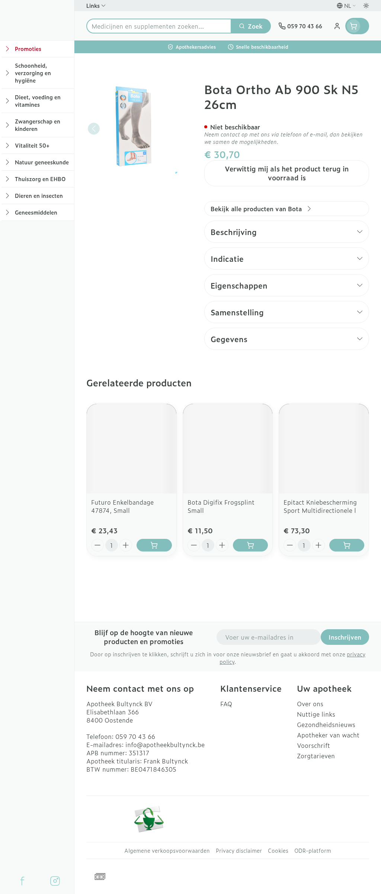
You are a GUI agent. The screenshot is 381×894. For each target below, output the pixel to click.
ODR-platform (312, 850)
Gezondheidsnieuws (326, 724)
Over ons (310, 704)
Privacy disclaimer (239, 850)
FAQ (226, 704)
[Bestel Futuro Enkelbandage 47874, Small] (154, 545)
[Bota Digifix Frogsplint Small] (228, 448)
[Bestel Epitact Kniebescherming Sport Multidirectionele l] (346, 545)
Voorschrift (313, 745)
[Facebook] (22, 881)
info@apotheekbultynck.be (165, 744)
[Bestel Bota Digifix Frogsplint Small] (250, 545)
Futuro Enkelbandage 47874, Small (122, 506)
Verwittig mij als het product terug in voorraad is (287, 173)
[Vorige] (94, 129)
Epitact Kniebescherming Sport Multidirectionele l (320, 506)
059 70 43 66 (135, 736)
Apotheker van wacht (328, 735)
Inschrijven (345, 637)
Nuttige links (316, 714)
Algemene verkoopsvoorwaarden (167, 850)
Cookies (278, 850)
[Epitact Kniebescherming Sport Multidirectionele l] (324, 448)
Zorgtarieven (316, 756)
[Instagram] (55, 881)
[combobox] (158, 26)
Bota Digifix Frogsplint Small (221, 506)
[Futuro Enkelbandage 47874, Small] (131, 448)
